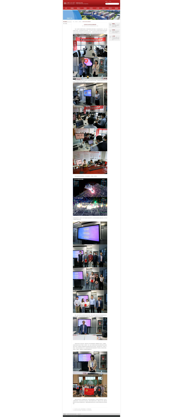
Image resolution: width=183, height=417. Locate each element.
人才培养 (97, 8)
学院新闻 (85, 8)
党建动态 (65, 21)
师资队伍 (78, 8)
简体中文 (106, 1)
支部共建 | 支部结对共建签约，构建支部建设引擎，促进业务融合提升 (83, 410)
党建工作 (103, 8)
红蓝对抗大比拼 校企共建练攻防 (86, 21)
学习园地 (65, 23)
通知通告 (116, 8)
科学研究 (91, 8)
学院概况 (72, 8)
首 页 (66, 8)
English (110, 1)
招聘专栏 (110, 8)
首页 (73, 21)
